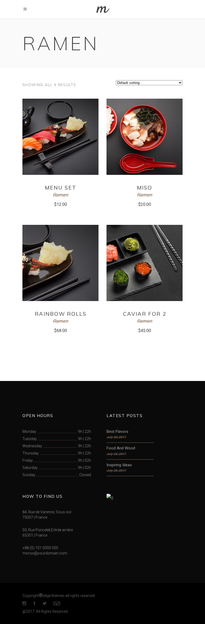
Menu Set (60, 187)
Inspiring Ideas (119, 465)
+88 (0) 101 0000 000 (40, 548)
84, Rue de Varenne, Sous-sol (46, 512)
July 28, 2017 (116, 437)
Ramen (60, 195)
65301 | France (34, 535)
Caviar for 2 (144, 313)
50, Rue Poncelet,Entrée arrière (47, 530)
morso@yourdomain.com (44, 553)
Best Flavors (117, 431)
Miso (144, 187)
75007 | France (34, 517)
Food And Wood (121, 448)
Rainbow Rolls (60, 313)
